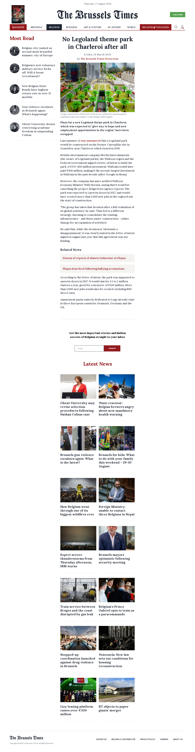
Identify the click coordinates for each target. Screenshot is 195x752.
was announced (91, 140)
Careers (164, 739)
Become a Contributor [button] (123, 739)
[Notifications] (182, 27)
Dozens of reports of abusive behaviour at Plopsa (94, 258)
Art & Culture (92, 27)
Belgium (54, 27)
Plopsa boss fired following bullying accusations (93, 268)
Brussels (36, 27)
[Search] (176, 27)
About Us (178, 739)
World (131, 27)
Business (71, 27)
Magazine (18, 27)
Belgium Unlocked (155, 27)
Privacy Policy (147, 739)
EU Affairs (114, 27)
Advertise (101, 739)
